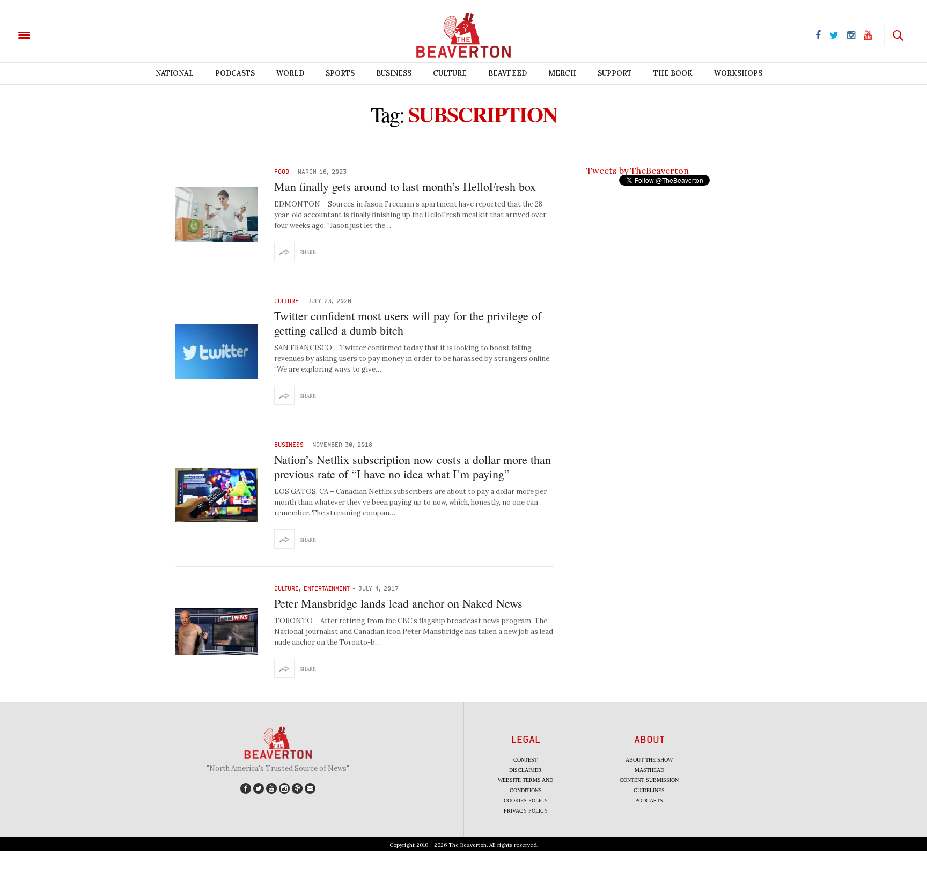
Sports (340, 73)
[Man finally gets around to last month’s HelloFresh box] (216, 214)
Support (615, 73)
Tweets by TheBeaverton (637, 170)
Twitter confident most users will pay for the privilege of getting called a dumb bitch (407, 322)
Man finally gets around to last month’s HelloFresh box (405, 186)
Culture (450, 73)
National (175, 73)
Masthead (649, 770)
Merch (562, 73)
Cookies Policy (526, 800)
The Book (673, 73)
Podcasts (235, 73)
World (290, 73)
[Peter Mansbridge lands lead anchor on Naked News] (216, 631)
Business (393, 73)
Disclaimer (525, 770)
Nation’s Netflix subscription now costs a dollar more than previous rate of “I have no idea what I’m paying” (412, 466)
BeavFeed (507, 73)
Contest (525, 760)
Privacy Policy (526, 811)
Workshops (738, 73)
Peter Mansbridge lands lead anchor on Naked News (398, 603)
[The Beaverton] (60, 34)
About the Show (649, 760)
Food (281, 171)
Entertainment (327, 588)
